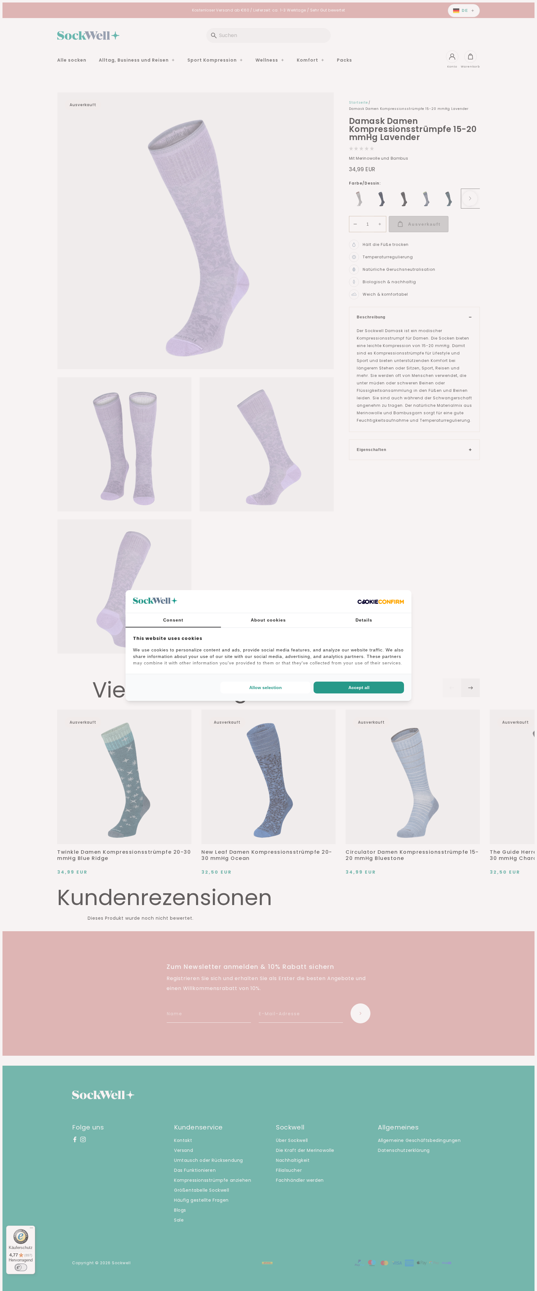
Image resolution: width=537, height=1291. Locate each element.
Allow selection (265, 687)
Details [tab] (364, 619)
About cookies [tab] (268, 619)
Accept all (358, 687)
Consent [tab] (173, 619)
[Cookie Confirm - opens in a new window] (380, 602)
